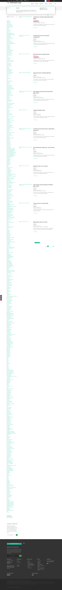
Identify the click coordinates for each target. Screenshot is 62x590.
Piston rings (8, 277)
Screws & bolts (9, 101)
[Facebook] (47, 1)
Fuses (7, 188)
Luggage (8, 481)
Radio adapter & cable (10, 488)
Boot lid (8, 29)
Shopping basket (9, 515)
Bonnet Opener (9, 52)
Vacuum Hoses (9, 409)
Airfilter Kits (8, 382)
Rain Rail (8, 108)
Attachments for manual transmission (12, 296)
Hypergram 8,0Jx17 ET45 (10, 504)
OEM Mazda (8, 172)
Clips (7, 79)
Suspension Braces (9, 495)
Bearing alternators (9, 180)
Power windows (9, 219)
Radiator (8, 232)
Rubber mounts (9, 324)
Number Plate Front (9, 87)
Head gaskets (8, 255)
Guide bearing (9, 301)
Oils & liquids (8, 308)
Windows (8, 67)
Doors (8, 62)
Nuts (7, 292)
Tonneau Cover (9, 437)
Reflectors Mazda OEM (10, 215)
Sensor (8, 224)
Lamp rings (8, 207)
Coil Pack (8, 196)
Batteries (8, 184)
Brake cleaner (8, 157)
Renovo (8, 367)
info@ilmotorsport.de (11, 566)
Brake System (9, 143)
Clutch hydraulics (9, 303)
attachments (8, 205)
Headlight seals (9, 47)
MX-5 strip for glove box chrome (40, 222)
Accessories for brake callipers (11, 148)
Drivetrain (8, 369)
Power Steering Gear (9, 317)
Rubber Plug (8, 293)
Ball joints (8, 336)
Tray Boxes (8, 123)
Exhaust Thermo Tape (10, 414)
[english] (22, 1)
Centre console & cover (10, 118)
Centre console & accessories (11, 116)
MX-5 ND (50, 4)
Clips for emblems (9, 69)
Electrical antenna (9, 190)
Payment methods (40, 564)
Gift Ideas (8, 20)
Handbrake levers (9, 454)
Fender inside (8, 83)
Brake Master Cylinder (10, 167)
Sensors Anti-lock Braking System (11, 176)
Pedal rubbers (9, 316)
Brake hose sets (9, 163)
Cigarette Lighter (9, 187)
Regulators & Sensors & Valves (11, 271)
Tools (7, 498)
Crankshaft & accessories (10, 239)
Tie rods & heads (9, 332)
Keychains (8, 480)
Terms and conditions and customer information (31, 565)
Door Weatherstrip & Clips (10, 61)
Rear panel (8, 39)
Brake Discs (8, 348)
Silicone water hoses (9, 390)
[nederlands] (26, 1)
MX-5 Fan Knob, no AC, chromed (40, 166)
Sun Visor (8, 131)
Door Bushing (9, 54)
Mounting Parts (9, 287)
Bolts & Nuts (8, 337)
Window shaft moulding (10, 50)
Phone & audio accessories (10, 485)
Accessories (8, 27)
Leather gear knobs (9, 461)
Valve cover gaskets (9, 263)
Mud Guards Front (9, 85)
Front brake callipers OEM (10, 151)
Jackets (8, 478)
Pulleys (8, 245)
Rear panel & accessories (10, 38)
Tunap (8, 368)
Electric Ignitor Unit (9, 197)
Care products (9, 353)
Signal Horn (8, 380)
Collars (8, 320)
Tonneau (8, 111)
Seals (7, 102)
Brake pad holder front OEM (10, 149)
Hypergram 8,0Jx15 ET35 (10, 502)
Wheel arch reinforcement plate (11, 43)
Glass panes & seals (9, 94)
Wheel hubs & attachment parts (11, 334)
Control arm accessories (10, 311)
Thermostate (8, 391)
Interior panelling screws (10, 125)
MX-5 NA (32, 4)
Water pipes (8, 236)
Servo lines (8, 328)
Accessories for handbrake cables (11, 174)
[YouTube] (49, 1)
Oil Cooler (8, 400)
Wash (7, 364)
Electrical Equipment (9, 373)
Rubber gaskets (9, 261)
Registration (39, 563)
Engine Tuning (9, 381)
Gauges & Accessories (10, 447)
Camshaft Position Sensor (10, 195)
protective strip (9, 99)
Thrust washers (9, 246)
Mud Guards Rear (9, 86)
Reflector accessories (9, 214)
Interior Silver (8, 456)
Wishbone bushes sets (10, 343)
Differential (8, 312)
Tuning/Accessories (9, 345)
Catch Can (8, 399)
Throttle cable (9, 272)
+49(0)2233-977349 (11, 565)
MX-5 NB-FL (41, 4)
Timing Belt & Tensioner (10, 279)
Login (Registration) (9, 516)
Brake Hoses (8, 350)
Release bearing (9, 302)
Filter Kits (8, 384)
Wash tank (8, 139)
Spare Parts (8, 23)
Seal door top (8, 91)
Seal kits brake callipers (10, 156)
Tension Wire (8, 110)
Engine (8, 358)
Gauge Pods (8, 449)
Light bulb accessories (10, 211)
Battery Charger (9, 374)
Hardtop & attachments (10, 95)
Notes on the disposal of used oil (41, 569)
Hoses (8, 269)
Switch (8, 220)
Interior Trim (8, 457)
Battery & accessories (10, 183)
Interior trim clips (9, 126)
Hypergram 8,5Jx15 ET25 (10, 505)
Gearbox (8, 295)
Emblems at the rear (9, 70)
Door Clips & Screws (9, 55)
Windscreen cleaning (9, 135)
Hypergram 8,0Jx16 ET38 (10, 503)
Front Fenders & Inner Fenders (11, 34)
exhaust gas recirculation (10, 248)
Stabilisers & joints (9, 325)
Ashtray (8, 117)
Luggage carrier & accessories (11, 432)
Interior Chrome (9, 455)
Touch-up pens (9, 134)
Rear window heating (9, 100)
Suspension (8, 489)
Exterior (8, 415)
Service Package (9, 344)
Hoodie (8, 477)
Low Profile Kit (9, 429)
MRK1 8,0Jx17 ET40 (9, 506)
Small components (9, 329)
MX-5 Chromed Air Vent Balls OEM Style (42, 72)
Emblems (8, 68)
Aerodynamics (9, 416)
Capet (7, 115)
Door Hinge (8, 31)
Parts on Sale (8, 21)
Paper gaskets (9, 260)
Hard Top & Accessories (10, 424)
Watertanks (8, 238)
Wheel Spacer (9, 497)
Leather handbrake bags (10, 462)
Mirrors (8, 84)
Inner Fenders (9, 36)
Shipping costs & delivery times (41, 566)
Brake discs (8, 158)
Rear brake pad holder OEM (10, 155)
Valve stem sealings (9, 264)
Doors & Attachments (10, 53)
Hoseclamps (8, 231)
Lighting (8, 200)
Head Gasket (8, 408)
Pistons (8, 278)
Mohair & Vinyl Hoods (10, 107)
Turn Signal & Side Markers (10, 431)
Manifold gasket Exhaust (10, 256)
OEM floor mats (9, 446)
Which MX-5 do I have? (10, 517)
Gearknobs (8, 453)
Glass (7, 359)
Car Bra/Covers (9, 421)
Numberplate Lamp (9, 212)
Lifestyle (8, 473)
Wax (7, 365)
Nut (7, 76)
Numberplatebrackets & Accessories (11, 433)
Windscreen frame (9, 51)
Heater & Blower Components (11, 103)
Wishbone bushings (9, 341)
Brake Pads (8, 351)
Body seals (8, 44)
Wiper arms (8, 140)
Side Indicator (9, 216)
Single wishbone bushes (10, 342)
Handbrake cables (9, 173)
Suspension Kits (9, 496)
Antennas (8, 486)
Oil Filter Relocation (9, 401)
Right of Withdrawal (30, 563)
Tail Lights (8, 430)
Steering (8, 326)
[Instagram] (45, 1)
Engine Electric (9, 393)
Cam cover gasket (9, 407)
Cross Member (9, 30)
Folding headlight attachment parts (11, 206)
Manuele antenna (9, 191)
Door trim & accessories (10, 60)
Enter (20, 555)
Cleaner (8, 383)
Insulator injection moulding (10, 270)
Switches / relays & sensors (10, 222)
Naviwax (8, 366)
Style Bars (8, 471)
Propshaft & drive (9, 309)
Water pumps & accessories (10, 237)
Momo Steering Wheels (10, 469)
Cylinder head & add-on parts (11, 247)
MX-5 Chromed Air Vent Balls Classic (41, 54)
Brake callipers (9, 147)
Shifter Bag (8, 119)
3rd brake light (9, 45)
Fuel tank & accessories (10, 252)
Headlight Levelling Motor (10, 208)
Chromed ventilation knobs (39, 110)
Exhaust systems (9, 413)
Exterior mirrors (9, 423)
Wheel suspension (9, 335)
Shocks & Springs (9, 494)
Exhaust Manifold (9, 285)
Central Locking (9, 375)
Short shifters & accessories (10, 372)
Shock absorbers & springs (10, 318)
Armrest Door (9, 440)
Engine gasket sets (9, 254)
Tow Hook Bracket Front (10, 42)
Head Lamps (8, 203)
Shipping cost (39, 207)
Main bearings (9, 244)
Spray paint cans (9, 133)
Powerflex (8, 493)
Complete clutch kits (9, 300)
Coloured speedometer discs (10, 448)
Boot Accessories (9, 441)
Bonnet (8, 28)
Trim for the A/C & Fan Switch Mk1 (40, 203)
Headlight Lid (8, 425)
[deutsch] (18, 1)
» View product (35, 27)
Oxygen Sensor (9, 288)
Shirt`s (8, 479)
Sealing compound (9, 262)
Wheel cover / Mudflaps (10, 510)
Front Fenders (9, 35)
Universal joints (9, 333)
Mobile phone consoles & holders (11, 487)
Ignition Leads (9, 198)
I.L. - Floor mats (9, 445)
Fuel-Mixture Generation (10, 397)
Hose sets (8, 230)
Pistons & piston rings (10, 276)
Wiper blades (8, 141)
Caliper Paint (8, 352)
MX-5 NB (36, 4)
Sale (8, 512)
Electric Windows (9, 63)
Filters (8, 385)
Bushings (8, 490)
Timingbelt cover (9, 280)
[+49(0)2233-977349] (51, 1)
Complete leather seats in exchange (11, 465)
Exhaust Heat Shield (9, 284)
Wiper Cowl (8, 93)
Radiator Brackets (9, 37)
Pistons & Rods (9, 405)
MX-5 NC (46, 4)
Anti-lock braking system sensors (11, 182)
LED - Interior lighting (10, 463)
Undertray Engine (9, 92)
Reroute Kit (8, 389)
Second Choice (9, 22)
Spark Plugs (8, 199)
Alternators (8, 179)
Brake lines (8, 164)
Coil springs (8, 319)
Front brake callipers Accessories (11, 150)
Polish (7, 361)
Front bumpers (9, 75)
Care (7, 357)
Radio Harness (9, 192)
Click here (18, 566)
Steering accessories (9, 327)
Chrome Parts (9, 422)
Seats (7, 464)
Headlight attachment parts (10, 204)
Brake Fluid (8, 349)
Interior (8, 360)
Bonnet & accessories (10, 26)
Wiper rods (8, 142)
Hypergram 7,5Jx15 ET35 (10, 501)
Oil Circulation (9, 398)
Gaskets (8, 229)
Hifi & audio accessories (10, 189)
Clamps (8, 165)
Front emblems (9, 71)
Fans (7, 228)
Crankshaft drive (9, 392)
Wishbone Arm (9, 340)
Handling (8, 310)
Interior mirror (9, 124)
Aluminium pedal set (9, 439)
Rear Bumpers (9, 78)
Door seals (8, 46)
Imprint (29, 566)
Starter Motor (9, 221)
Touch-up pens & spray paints (11, 132)
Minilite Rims (8, 509)
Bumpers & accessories (10, 417)
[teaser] (17, 535)
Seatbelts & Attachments (10, 127)
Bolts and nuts (9, 181)
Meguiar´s (8, 356)
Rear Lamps (8, 213)
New (7, 511)
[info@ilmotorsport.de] (52, 1)
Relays (8, 223)
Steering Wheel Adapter (10, 470)
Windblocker (8, 472)
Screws (8, 77)
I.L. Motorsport (9, 159)
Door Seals (8, 59)
